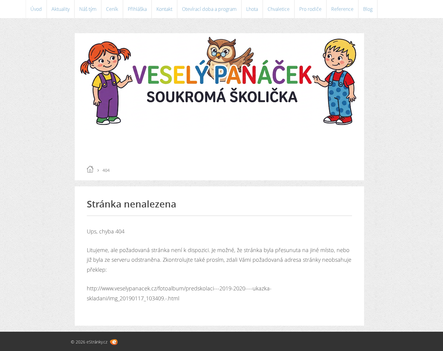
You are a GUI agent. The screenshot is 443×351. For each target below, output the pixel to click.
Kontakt (164, 9)
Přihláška (137, 9)
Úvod (36, 9)
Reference (342, 9)
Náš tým (87, 9)
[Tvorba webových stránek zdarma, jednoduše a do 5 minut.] (114, 342)
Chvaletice (279, 9)
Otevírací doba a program (209, 9)
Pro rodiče (310, 9)
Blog (367, 9)
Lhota (252, 9)
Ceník (112, 9)
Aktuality (61, 9)
